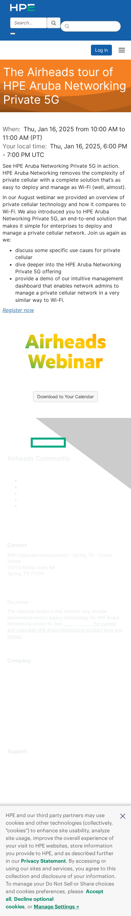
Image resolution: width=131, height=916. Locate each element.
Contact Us (19, 689)
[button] (122, 815)
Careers (15, 679)
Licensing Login (23, 798)
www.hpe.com (78, 623)
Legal (13, 726)
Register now (18, 310)
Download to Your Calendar (65, 396)
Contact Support (24, 770)
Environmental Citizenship (34, 698)
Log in (101, 50)
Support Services (25, 760)
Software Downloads (28, 789)
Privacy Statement (43, 861)
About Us (16, 670)
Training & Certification (30, 779)
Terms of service (24, 717)
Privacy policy (22, 708)
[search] (54, 22)
